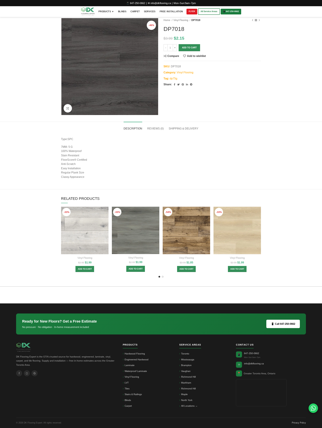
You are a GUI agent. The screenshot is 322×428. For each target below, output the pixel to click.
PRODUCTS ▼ (106, 11)
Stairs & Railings (133, 394)
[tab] (133, 127)
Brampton (186, 365)
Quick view (106, 219)
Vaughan (186, 371)
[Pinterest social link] (183, 84)
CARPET (135, 11)
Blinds (128, 400)
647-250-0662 (251, 353)
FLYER (192, 11)
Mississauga (187, 359)
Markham (186, 382)
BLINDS (122, 11)
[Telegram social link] (191, 84)
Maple (184, 394)
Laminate (130, 365)
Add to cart (189, 47)
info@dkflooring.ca (254, 363)
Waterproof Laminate (136, 371)
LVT (127, 382)
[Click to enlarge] (68, 108)
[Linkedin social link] (187, 84)
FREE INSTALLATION (171, 11)
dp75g (173, 78)
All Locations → (189, 405)
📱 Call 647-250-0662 (283, 323)
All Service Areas (209, 11)
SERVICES (150, 11)
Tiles (127, 388)
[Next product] (259, 20)
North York (186, 400)
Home (167, 20)
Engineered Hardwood (136, 359)
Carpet (128, 405)
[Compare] (106, 212)
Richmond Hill (188, 376)
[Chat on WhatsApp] (313, 408)
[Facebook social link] (174, 84)
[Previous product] (252, 20)
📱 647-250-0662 (135, 3)
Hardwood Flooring (135, 353)
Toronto (185, 353)
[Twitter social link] (178, 84)
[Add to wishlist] (106, 227)
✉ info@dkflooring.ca (159, 3)
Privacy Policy (299, 422)
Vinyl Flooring (181, 20)
